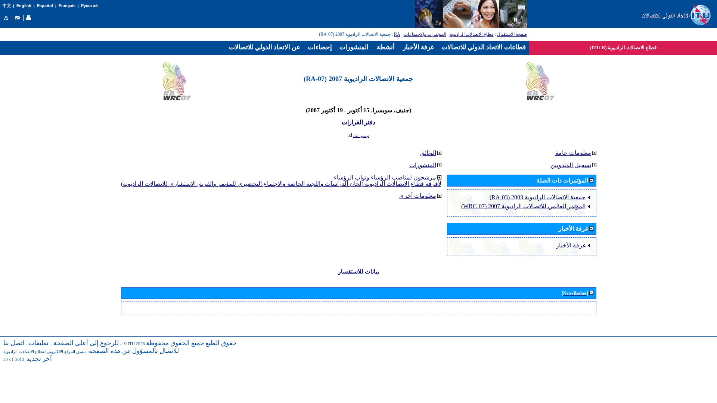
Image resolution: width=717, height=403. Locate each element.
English (23, 5)
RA (397, 34)
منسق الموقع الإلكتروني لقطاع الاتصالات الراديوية (45, 352)
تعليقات (38, 343)
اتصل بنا (14, 343)
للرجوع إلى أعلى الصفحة (86, 343)
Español (45, 5)
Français (67, 5)
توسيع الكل (361, 136)
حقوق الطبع (221, 343)
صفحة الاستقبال (512, 34)
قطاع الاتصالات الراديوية (472, 34)
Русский (89, 5)
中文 (7, 6)
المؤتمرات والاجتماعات (425, 34)
